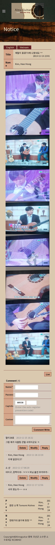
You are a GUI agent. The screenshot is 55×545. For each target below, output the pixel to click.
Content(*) (9, 419)
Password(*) (9, 394)
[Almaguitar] (27, 10)
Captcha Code (9, 406)
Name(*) (9, 387)
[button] (23, 63)
